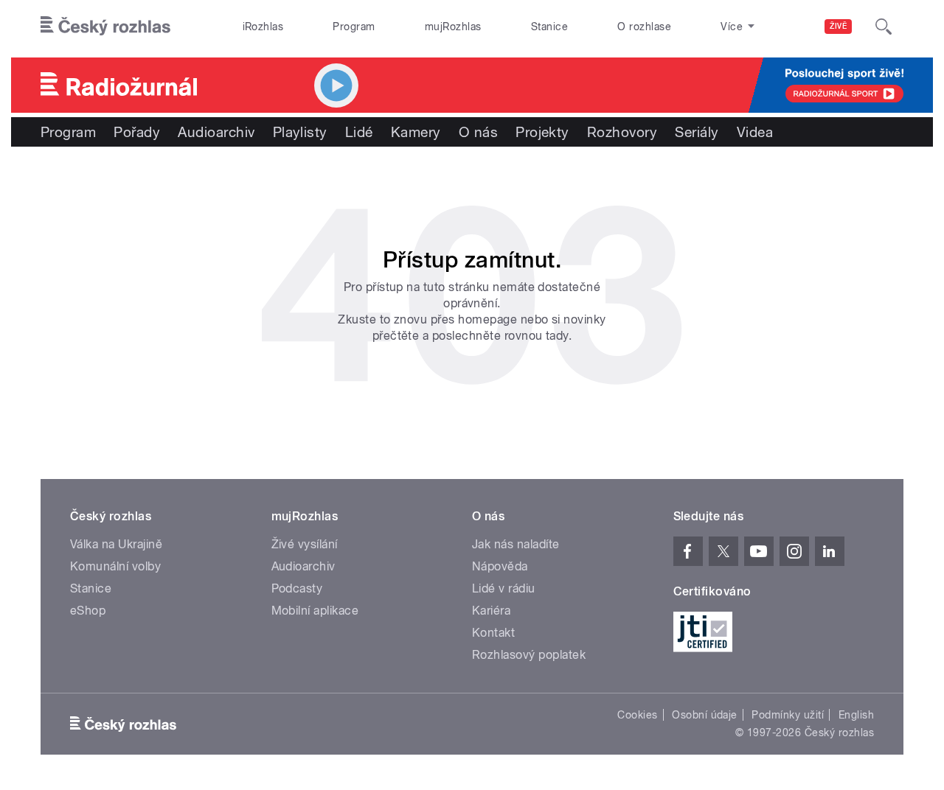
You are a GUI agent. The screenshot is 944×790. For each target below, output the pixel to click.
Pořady (137, 132)
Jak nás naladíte (516, 544)
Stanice (549, 26)
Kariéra (491, 611)
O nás (478, 132)
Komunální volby (115, 566)
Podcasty (297, 588)
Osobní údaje (705, 715)
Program (354, 26)
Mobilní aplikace (315, 611)
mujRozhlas (453, 26)
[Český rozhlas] (105, 26)
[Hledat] (883, 26)
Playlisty (300, 132)
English (856, 715)
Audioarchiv (216, 132)
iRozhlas (263, 26)
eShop (87, 611)
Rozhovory (622, 132)
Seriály (696, 132)
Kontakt (493, 633)
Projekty (542, 132)
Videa (755, 132)
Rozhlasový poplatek (529, 655)
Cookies (637, 715)
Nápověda (500, 566)
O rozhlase (644, 26)
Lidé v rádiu (503, 588)
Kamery (416, 132)
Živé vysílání (304, 544)
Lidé (359, 132)
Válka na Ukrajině (116, 544)
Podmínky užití (788, 715)
